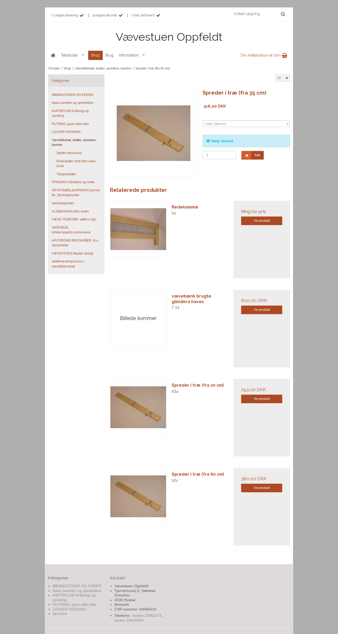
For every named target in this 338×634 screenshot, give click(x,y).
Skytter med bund (69, 153)
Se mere (60, 614)
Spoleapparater (63, 203)
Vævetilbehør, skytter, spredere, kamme (74, 142)
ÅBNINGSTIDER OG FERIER (72, 95)
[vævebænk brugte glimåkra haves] (138, 318)
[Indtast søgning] (259, 14)
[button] (278, 78)
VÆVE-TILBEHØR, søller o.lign (74, 219)
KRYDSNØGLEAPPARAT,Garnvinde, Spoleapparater (76, 192)
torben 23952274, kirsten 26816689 (138, 617)
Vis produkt (262, 221)
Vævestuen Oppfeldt (169, 36)
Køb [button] (257, 155)
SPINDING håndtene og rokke (73, 182)
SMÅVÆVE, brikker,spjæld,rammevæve (71, 230)
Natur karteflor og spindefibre (72, 103)
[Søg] (283, 14)
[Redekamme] (138, 229)
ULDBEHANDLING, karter (70, 211)
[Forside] (53, 55)
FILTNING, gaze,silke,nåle (70, 124)
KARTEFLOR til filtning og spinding (70, 113)
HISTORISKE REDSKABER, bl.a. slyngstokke (75, 243)
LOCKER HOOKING (66, 132)
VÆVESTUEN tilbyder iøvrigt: (73, 253)
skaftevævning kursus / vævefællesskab (68, 264)
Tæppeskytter (66, 174)
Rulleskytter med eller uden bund (76, 163)
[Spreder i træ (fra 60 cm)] (138, 496)
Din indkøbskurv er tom (261, 55)
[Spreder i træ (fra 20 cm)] (138, 407)
